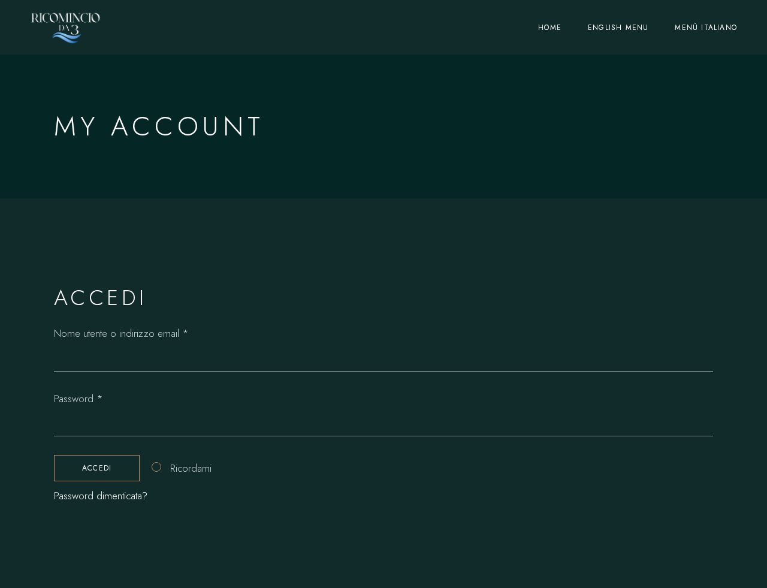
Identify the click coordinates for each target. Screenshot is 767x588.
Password (96, 398)
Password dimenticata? (100, 496)
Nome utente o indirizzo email (139, 332)
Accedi (96, 468)
